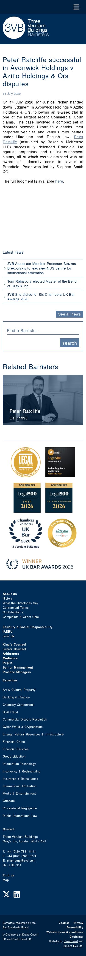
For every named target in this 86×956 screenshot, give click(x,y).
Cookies (64, 922)
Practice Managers (17, 672)
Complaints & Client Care (21, 616)
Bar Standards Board (15, 927)
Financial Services (15, 749)
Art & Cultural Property (19, 689)
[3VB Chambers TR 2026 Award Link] (26, 545)
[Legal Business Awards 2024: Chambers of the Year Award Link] (26, 474)
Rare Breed (71, 941)
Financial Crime (14, 741)
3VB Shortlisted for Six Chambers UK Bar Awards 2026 (41, 296)
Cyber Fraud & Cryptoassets (23, 726)
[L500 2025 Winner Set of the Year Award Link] (60, 474)
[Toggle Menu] (76, 7)
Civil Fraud (10, 712)
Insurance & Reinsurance (20, 778)
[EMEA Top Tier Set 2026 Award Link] (27, 510)
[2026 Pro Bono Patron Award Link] (62, 545)
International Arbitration (19, 786)
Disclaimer (76, 936)
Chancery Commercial (18, 704)
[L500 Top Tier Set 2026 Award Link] (58, 510)
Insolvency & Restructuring (21, 771)
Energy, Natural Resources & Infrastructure (33, 734)
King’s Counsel (14, 644)
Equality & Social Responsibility (28, 627)
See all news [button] (69, 314)
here (59, 181)
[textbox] (41, 330)
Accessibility (75, 927)
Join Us (8, 636)
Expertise (10, 680)
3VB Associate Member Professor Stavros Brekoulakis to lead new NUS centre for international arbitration (41, 268)
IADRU (7, 631)
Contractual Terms (16, 607)
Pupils (8, 663)
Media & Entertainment (19, 793)
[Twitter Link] (6, 894)
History (7, 598)
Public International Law (20, 815)
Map (6, 880)
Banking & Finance (16, 697)
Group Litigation (14, 756)
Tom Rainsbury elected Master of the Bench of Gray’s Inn (42, 283)
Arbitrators (11, 654)
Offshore (9, 800)
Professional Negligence (20, 808)
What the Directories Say (20, 603)
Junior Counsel (14, 649)
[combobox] (43, 330)
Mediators (10, 658)
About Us (10, 594)
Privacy (78, 922)
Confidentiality (13, 612)
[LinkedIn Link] (17, 894)
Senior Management (18, 667)
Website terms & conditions (64, 932)
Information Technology (19, 763)
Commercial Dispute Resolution (25, 719)
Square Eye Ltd (73, 945)
